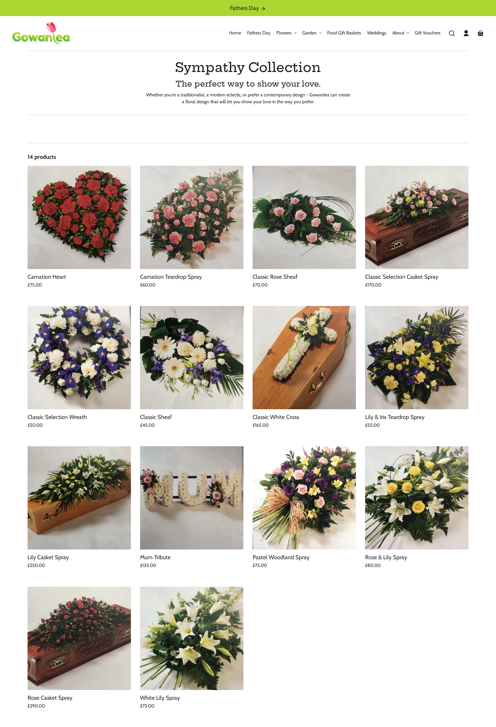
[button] (451, 33)
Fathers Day (245, 8)
